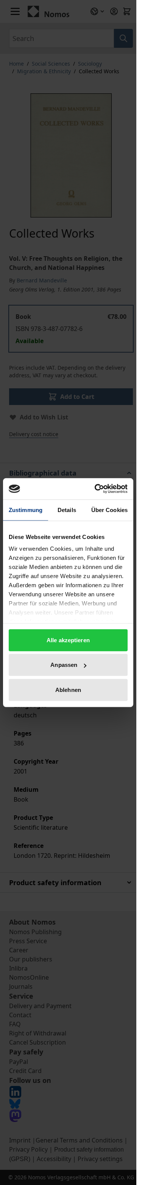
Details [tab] (67, 509)
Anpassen (63, 665)
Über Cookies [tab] (109, 509)
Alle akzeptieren (68, 640)
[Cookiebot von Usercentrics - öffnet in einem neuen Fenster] (96, 489)
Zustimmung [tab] (25, 509)
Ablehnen (68, 689)
